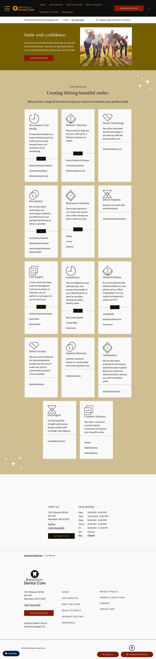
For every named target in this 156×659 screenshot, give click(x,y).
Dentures (69, 246)
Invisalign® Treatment (111, 391)
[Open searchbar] (149, 8)
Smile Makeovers (91, 453)
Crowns (69, 241)
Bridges (69, 236)
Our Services (56, 5)
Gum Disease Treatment (38, 238)
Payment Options (49, 12)
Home (43, 5)
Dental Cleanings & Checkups (40, 165)
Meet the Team (74, 5)
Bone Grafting (34, 324)
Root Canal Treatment (74, 317)
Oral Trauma (34, 319)
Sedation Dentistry (36, 384)
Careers (105, 603)
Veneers (87, 442)
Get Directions (61, 536)
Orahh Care (107, 609)
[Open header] (7, 8)
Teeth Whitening (90, 447)
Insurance (67, 12)
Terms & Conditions (112, 597)
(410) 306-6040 (77, 20)
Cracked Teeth (71, 322)
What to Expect (94, 5)
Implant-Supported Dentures (114, 218)
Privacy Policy (109, 591)
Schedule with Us (129, 8)
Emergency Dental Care (112, 319)
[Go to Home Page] (23, 8)
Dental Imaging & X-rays (38, 176)
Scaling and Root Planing (39, 243)
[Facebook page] (132, 648)
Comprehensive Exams (38, 170)
